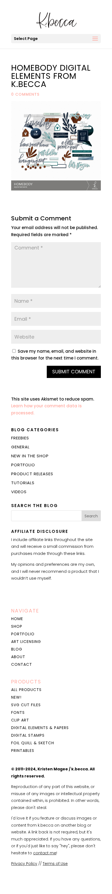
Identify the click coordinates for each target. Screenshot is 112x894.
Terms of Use (55, 863)
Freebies (20, 438)
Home (17, 618)
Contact (21, 664)
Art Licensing (26, 641)
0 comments (25, 94)
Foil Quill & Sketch (32, 743)
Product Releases (32, 474)
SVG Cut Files (26, 705)
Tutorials (23, 483)
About (18, 656)
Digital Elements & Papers (40, 727)
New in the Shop (30, 456)
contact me (44, 853)
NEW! (16, 697)
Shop (16, 626)
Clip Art (20, 720)
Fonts (18, 712)
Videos (19, 492)
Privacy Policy (24, 863)
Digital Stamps (28, 735)
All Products (26, 689)
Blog (16, 649)
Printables (22, 750)
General (20, 447)
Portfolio (23, 465)
